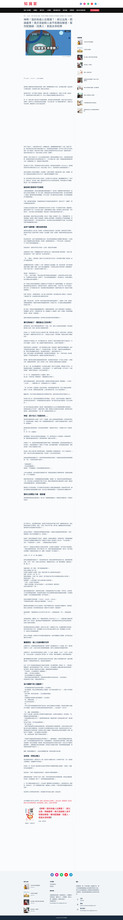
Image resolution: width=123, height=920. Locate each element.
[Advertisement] (48, 66)
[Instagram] (84, 4)
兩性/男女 (42, 10)
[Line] (88, 4)
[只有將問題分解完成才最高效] (80, 103)
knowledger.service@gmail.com (88, 910)
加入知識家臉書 (95, 10)
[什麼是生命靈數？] (80, 49)
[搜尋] (98, 4)
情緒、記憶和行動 (87, 72)
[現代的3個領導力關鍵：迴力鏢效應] (80, 87)
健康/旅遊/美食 (56, 10)
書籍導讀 (41, 78)
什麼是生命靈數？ (87, 49)
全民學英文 (53, 884)
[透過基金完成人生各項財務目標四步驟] (80, 110)
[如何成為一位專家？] (80, 65)
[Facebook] (81, 4)
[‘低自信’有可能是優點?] (80, 42)
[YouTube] (92, 4)
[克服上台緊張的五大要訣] (80, 95)
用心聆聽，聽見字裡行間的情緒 (90, 57)
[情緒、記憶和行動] (80, 72)
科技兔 (51, 886)
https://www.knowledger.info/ (88, 905)
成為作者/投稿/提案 (80, 10)
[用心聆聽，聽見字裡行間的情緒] (80, 57)
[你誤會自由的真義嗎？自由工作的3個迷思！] (80, 80)
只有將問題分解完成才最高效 (90, 102)
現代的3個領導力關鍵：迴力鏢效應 (91, 87)
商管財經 (72, 10)
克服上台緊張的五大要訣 (89, 95)
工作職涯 (49, 10)
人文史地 (37, 78)
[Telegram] (96, 4)
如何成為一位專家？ (88, 64)
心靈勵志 (35, 10)
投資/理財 (65, 10)
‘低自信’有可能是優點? (88, 42)
